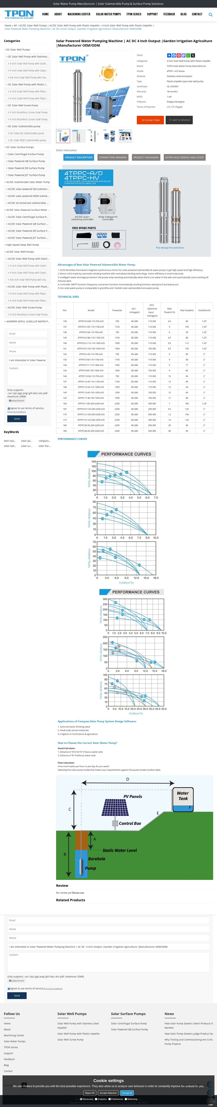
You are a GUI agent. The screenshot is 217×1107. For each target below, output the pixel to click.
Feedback (169, 14)
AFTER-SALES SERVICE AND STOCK (184, 157)
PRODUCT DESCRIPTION (78, 157)
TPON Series (133, 14)
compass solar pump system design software (45, 440)
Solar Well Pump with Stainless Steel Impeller (78, 1025)
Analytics (102, 1099)
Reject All (89, 1093)
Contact (197, 14)
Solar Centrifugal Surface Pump (129, 1023)
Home (45, 14)
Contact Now (152, 120)
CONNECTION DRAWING (113, 157)
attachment (18, 400)
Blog (183, 14)
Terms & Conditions (16, 411)
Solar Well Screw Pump (70, 1039)
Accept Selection (108, 1093)
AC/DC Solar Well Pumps (33, 25)
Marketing (132, 1099)
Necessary (88, 1099)
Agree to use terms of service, (25, 410)
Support (152, 14)
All (15, 25)
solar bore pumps (45, 445)
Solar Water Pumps (108, 14)
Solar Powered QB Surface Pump (129, 1029)
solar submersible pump (27, 445)
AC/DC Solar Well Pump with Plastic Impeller (75, 25)
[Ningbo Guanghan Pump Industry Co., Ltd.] (19, 14)
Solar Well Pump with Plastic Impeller (78, 1033)
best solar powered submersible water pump (10, 440)
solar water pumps (10, 445)
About (58, 14)
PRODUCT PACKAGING (146, 157)
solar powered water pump (27, 440)
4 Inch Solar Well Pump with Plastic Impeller (127, 25)
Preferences (117, 1099)
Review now (78, 893)
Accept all (127, 1093)
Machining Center (79, 14)
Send (17, 418)
